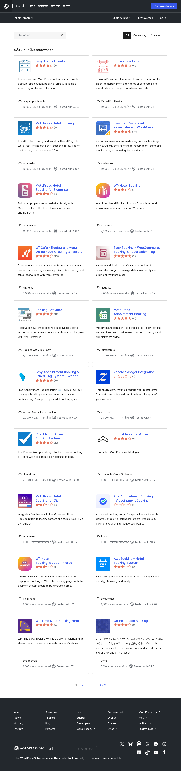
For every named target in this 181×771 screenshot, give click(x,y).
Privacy (18, 728)
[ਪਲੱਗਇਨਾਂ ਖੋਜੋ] (62, 35)
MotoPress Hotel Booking (55, 123)
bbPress (145, 723)
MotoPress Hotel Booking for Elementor (52, 187)
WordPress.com (149, 712)
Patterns (50, 728)
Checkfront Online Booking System (49, 436)
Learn (80, 712)
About (17, 712)
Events (112, 717)
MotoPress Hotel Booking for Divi (48, 498)
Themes (50, 717)
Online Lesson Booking (131, 621)
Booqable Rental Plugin (131, 434)
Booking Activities (49, 310)
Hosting (18, 723)
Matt (143, 717)
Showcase (51, 712)
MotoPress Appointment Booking (130, 312)
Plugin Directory (23, 17)
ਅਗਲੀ (103, 684)
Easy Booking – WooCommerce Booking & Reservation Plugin (137, 250)
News (17, 717)
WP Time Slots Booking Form (57, 621)
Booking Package (126, 61)
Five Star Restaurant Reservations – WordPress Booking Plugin (134, 125)
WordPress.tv (86, 728)
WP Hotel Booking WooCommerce (54, 561)
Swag (112, 728)
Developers (83, 723)
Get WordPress (164, 6)
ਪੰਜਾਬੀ (51, 748)
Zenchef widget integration (134, 372)
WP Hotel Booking (127, 185)
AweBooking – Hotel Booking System (129, 561)
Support (81, 717)
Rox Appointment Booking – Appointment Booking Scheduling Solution (133, 498)
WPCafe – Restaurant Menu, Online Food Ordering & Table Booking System (58, 250)
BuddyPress (147, 728)
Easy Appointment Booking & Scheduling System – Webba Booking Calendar (57, 374)
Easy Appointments (50, 61)
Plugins (49, 723)
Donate (113, 723)
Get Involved (115, 712)
